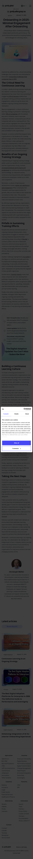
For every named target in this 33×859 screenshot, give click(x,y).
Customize (15, 448)
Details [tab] (16, 414)
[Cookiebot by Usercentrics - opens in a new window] (23, 409)
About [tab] (27, 414)
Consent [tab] (5, 414)
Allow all (16, 443)
